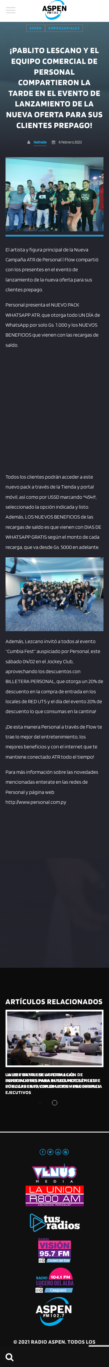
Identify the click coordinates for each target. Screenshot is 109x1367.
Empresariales (64, 28)
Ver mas (55, 1038)
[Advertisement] (54, 410)
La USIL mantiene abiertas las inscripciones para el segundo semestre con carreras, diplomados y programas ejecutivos (53, 1083)
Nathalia (40, 142)
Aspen (35, 28)
